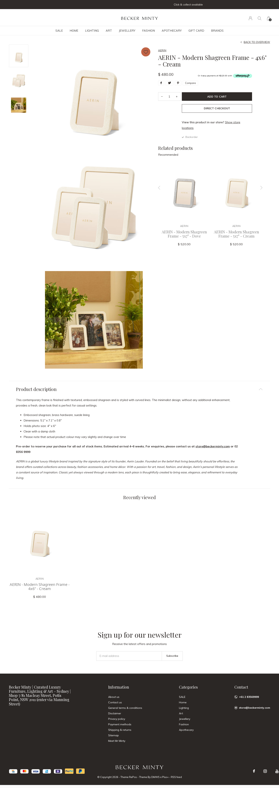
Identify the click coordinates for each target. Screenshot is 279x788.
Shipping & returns (119, 730)
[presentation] (159, 187)
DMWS (155, 777)
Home (74, 30)
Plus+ (165, 777)
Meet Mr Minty (116, 741)
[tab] (139, 389)
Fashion (148, 30)
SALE (59, 30)
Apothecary (172, 30)
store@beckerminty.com (212, 446)
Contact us (115, 702)
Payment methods (119, 724)
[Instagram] (265, 771)
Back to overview (257, 42)
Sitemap (113, 735)
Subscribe (172, 655)
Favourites (145, 51)
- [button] (162, 96)
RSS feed (176, 777)
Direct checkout (217, 108)
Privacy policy (116, 719)
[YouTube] (277, 771)
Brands (217, 30)
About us (113, 697)
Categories (188, 687)
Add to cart (216, 96)
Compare (190, 82)
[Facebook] (254, 771)
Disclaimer (114, 713)
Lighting (92, 30)
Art (109, 30)
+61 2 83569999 (249, 697)
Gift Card (196, 30)
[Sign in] (250, 18)
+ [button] (176, 96)
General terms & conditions (125, 708)
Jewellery (127, 30)
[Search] (259, 18)
